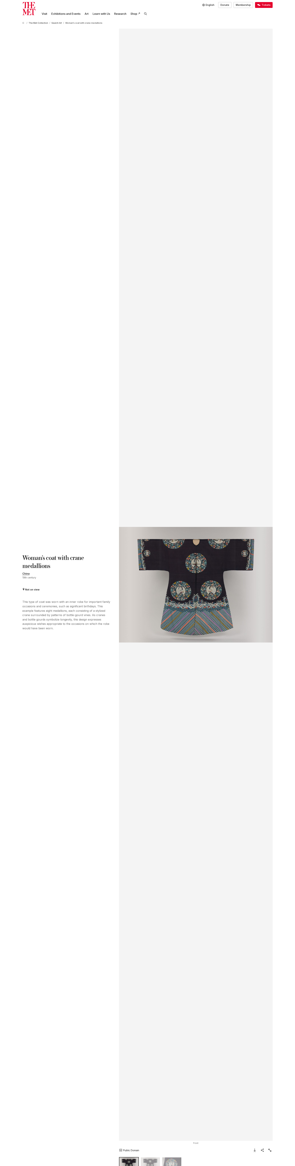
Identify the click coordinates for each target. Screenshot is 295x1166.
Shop (134, 13)
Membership (243, 4)
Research (120, 13)
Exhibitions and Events (65, 13)
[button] (196, 585)
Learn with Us (101, 13)
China (26, 573)
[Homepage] (28, 8)
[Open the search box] (145, 13)
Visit (44, 13)
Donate (224, 4)
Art (87, 13)
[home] (23, 23)
